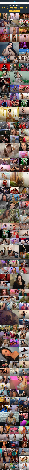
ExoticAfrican (21, 469)
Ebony (19, 2)
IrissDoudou (11, 26)
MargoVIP (11, 186)
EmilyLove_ (21, 244)
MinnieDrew (21, 26)
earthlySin (11, 469)
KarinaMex (11, 389)
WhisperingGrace (12, 135)
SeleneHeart (21, 48)
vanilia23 (21, 324)
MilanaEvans (11, 164)
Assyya (20, 331)
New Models (9, 2)
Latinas (24, 2)
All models (2, 2)
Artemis (11, 447)
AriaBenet (21, 353)
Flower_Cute (21, 106)
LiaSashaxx (21, 215)
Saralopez (21, 157)
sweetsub (11, 302)
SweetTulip (11, 193)
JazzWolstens (21, 19)
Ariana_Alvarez (11, 331)
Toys (15, 2)
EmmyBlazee (11, 273)
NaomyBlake (21, 411)
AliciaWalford (11, 128)
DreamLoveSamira (22, 302)
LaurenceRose (21, 193)
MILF (21, 2)
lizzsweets (21, 251)
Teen (17, 2)
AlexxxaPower (21, 55)
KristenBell (21, 135)
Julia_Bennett (21, 273)
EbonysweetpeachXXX (22, 418)
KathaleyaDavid (21, 128)
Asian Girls (12, 2)
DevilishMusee (21, 447)
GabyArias (11, 84)
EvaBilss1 (11, 106)
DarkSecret (21, 440)
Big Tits (26, 2)
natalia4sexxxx (21, 222)
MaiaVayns (11, 411)
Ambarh (11, 440)
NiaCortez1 (11, 244)
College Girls (5, 2)
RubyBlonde (21, 164)
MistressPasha (11, 19)
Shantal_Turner (21, 360)
